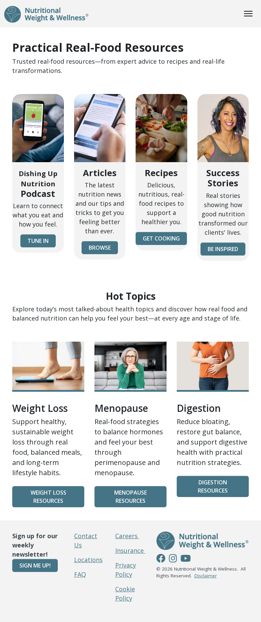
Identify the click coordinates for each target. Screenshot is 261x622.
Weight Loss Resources (48, 496)
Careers (127, 536)
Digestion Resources (213, 486)
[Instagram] (173, 559)
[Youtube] (185, 559)
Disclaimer (205, 576)
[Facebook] (161, 559)
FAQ (80, 574)
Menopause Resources (130, 496)
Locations (88, 560)
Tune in (38, 241)
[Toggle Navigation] (248, 13)
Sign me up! (35, 565)
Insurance (130, 550)
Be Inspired (223, 249)
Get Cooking (161, 238)
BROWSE (100, 247)
